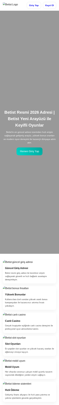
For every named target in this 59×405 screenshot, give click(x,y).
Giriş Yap (34, 5)
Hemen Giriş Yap (29, 151)
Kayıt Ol (49, 5)
